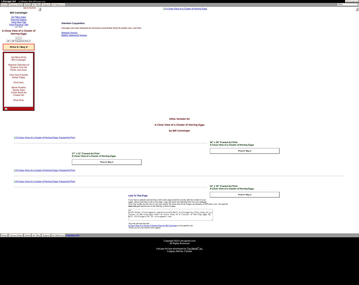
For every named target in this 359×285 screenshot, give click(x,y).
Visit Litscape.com (352, 1)
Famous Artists (16, 5)
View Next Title (18, 22)
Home (4, 5)
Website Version (69, 33)
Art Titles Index (18, 17)
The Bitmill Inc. (195, 249)
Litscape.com (72, 235)
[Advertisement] (179, 284)
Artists (27, 5)
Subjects (46, 5)
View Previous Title (18, 25)
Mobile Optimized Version (74, 35)
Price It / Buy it (18, 47)
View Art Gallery (19, 19)
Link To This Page (29, 8)
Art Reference (58, 5)
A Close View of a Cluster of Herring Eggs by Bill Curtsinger (152, 226)
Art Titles (36, 5)
